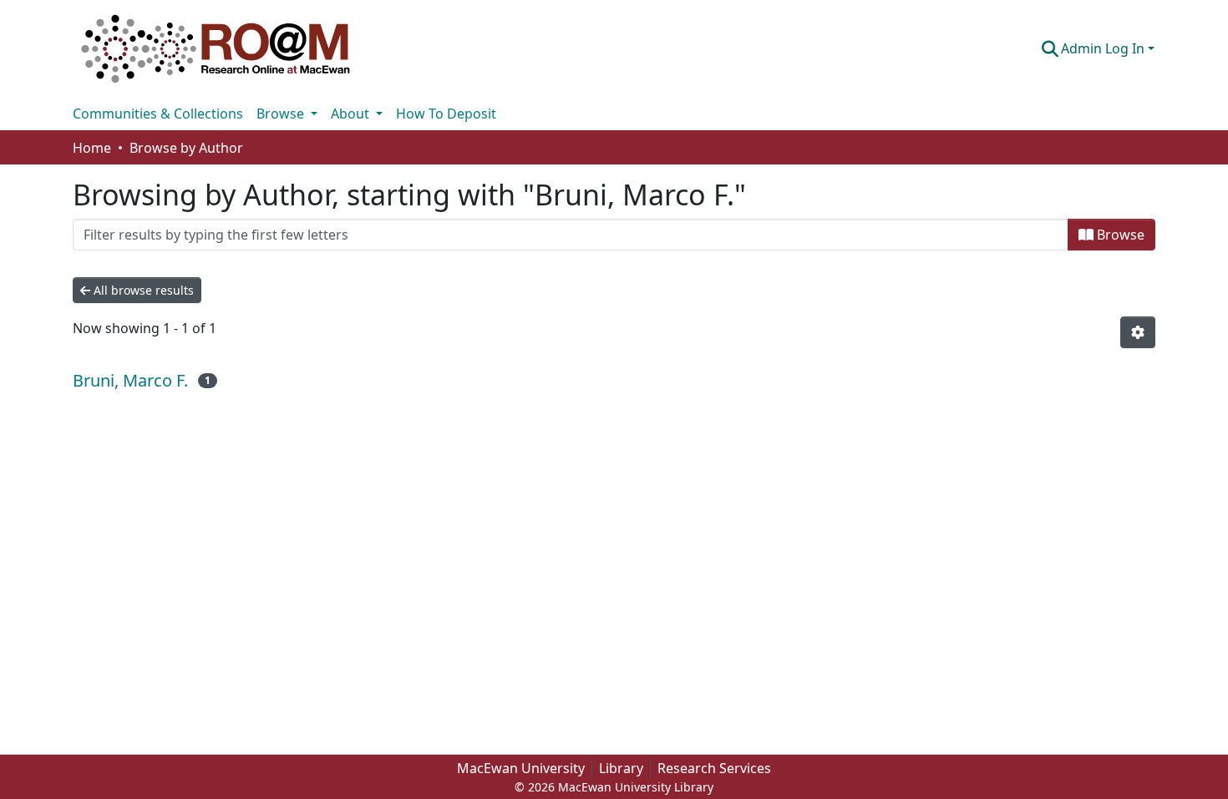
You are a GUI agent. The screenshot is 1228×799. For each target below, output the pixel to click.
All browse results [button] (142, 290)
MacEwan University (521, 768)
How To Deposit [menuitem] (446, 113)
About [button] (352, 113)
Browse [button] (281, 113)
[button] (215, 48)
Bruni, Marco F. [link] (130, 380)
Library (621, 768)
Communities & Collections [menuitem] (158, 113)
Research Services (714, 768)
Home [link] (92, 148)
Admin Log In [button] (1104, 48)
